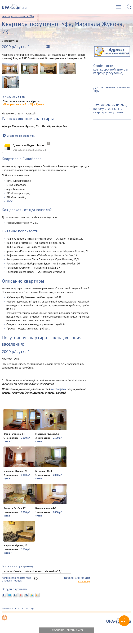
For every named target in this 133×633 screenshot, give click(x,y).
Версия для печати (77, 578)
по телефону (58, 389)
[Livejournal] (26, 595)
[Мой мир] (31, 595)
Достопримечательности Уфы (111, 89)
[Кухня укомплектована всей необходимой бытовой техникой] (48, 68)
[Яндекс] (20, 595)
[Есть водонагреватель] (10, 82)
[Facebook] (4, 595)
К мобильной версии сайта (66, 630)
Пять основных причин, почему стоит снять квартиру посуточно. (110, 108)
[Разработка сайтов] (4, 619)
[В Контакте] (15, 595)
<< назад (84, 581)
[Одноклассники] (37, 595)
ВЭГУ (9, 201)
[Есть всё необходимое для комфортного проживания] (29, 68)
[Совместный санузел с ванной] (67, 68)
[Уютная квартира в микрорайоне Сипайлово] (10, 68)
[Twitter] (9, 595)
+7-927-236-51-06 (14, 97)
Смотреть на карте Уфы (21, 135)
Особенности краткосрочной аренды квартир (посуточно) (110, 69)
